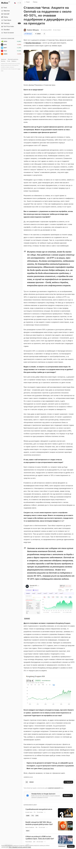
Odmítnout (61, 846)
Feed (27, 2)
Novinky (3, 61)
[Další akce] (45, 812)
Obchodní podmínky (13, 59)
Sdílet (39, 34)
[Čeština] (15, 3)
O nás (8, 61)
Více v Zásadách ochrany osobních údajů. (20, 847)
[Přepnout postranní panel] (22, 424)
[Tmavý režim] (19, 3)
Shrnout (29, 34)
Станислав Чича (48, 768)
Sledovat (69, 782)
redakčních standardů (54, 788)
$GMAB (27, 618)
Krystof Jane (28, 812)
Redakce (14, 61)
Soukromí (3, 59)
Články (35, 2)
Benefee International (33, 43)
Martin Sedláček (29, 827)
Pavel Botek (28, 841)
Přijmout (71, 846)
